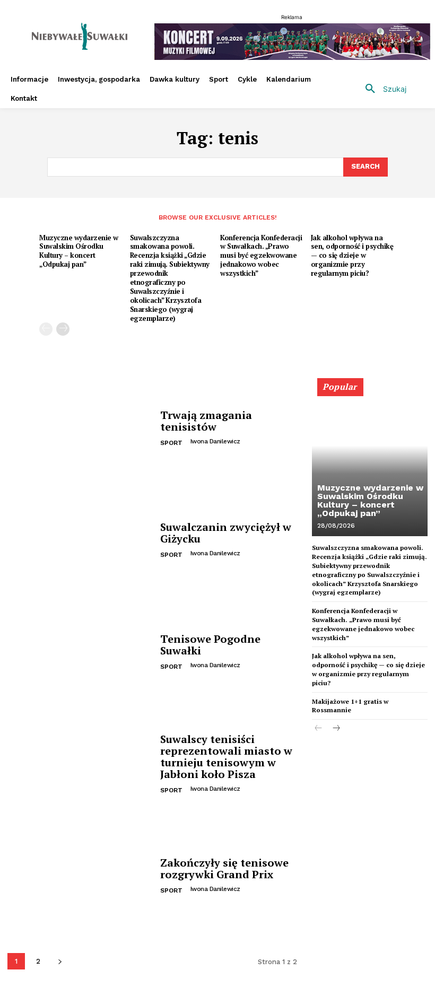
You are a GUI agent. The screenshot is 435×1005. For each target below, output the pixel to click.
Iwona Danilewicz (215, 441)
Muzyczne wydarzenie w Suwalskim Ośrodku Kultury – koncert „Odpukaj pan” (78, 251)
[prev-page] (46, 329)
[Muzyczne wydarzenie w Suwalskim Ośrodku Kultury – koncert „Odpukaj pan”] (370, 462)
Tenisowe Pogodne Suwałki (210, 645)
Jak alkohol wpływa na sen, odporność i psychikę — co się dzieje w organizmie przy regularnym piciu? (352, 255)
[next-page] (62, 329)
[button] (382, 89)
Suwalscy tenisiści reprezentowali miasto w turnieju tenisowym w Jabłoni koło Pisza (226, 756)
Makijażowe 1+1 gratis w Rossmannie (350, 705)
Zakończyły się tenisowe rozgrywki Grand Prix (224, 868)
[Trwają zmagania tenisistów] (79, 428)
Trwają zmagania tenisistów (206, 421)
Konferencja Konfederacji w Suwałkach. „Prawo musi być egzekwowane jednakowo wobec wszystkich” (261, 255)
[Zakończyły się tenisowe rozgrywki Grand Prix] (79, 877)
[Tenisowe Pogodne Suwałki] (79, 653)
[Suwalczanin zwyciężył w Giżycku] (79, 541)
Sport (171, 443)
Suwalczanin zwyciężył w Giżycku (225, 533)
